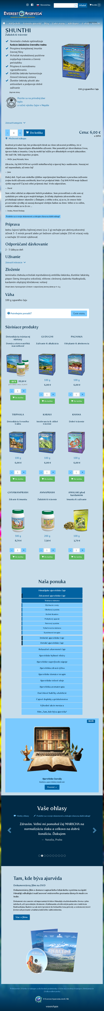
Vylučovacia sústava (52, 628)
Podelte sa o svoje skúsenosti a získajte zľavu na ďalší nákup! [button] (33, 216)
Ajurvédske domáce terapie (52, 674)
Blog (46, 23)
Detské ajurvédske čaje (52, 643)
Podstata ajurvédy (32, 23)
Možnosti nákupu (17, 138)
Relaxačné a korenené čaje (52, 649)
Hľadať (82, 5)
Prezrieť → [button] (52, 787)
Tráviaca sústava (52, 600)
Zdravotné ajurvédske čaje (52, 595)
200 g (47, 516)
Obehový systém (52, 610)
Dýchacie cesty (52, 605)
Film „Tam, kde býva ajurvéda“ (52, 711)
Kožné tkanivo (52, 614)
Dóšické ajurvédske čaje (52, 638)
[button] (9, 841)
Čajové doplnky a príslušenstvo (52, 699)
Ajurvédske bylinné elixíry (52, 655)
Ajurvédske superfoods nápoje (52, 662)
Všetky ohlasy (22, 816)
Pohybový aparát (52, 619)
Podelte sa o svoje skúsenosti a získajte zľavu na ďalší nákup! (63, 816)
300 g (18, 516)
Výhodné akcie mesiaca (52, 705)
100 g (47, 360)
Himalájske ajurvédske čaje (52, 590)
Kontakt (96, 23)
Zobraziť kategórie (14, 122)
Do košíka (36, 132)
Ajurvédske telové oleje (52, 680)
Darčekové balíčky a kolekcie (52, 693)
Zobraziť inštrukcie (14, 262)
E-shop (85, 23)
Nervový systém (52, 623)
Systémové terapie (52, 632)
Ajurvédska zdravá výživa (52, 668)
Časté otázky (58, 23)
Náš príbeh (14, 23)
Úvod (4, 23)
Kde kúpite (73, 23)
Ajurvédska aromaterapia (52, 686)
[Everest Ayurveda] (23, 14)
